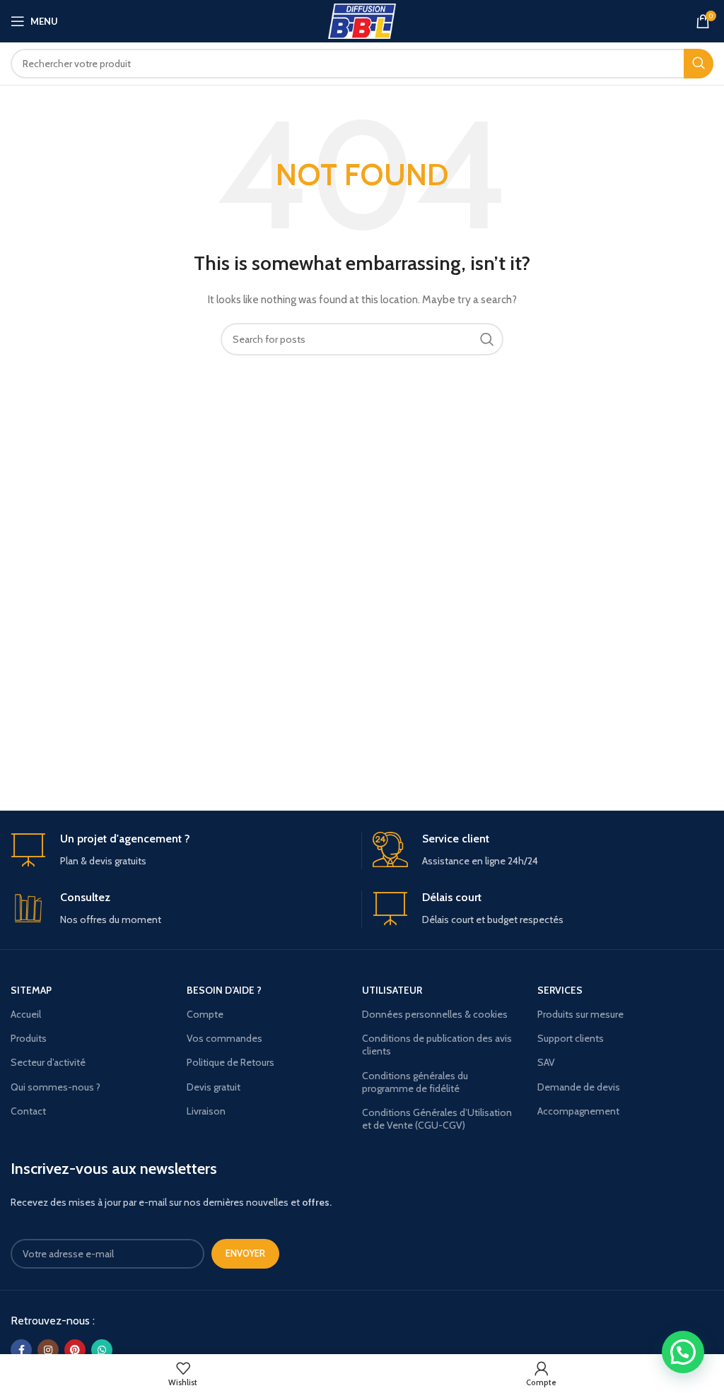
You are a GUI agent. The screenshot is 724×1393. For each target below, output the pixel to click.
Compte (205, 1014)
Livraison (206, 1111)
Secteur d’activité (48, 1062)
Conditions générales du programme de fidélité (415, 1082)
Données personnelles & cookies (435, 1014)
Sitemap (31, 990)
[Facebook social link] (21, 1349)
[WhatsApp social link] (101, 1349)
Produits (29, 1038)
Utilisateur (392, 990)
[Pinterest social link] (75, 1349)
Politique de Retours (230, 1062)
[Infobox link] (181, 850)
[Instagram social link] (48, 1349)
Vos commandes (224, 1038)
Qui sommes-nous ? (55, 1087)
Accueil (26, 1014)
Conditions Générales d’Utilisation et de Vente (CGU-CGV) (437, 1119)
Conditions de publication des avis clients (437, 1044)
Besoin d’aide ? (224, 990)
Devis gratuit (213, 1087)
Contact (28, 1111)
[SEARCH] (698, 63)
